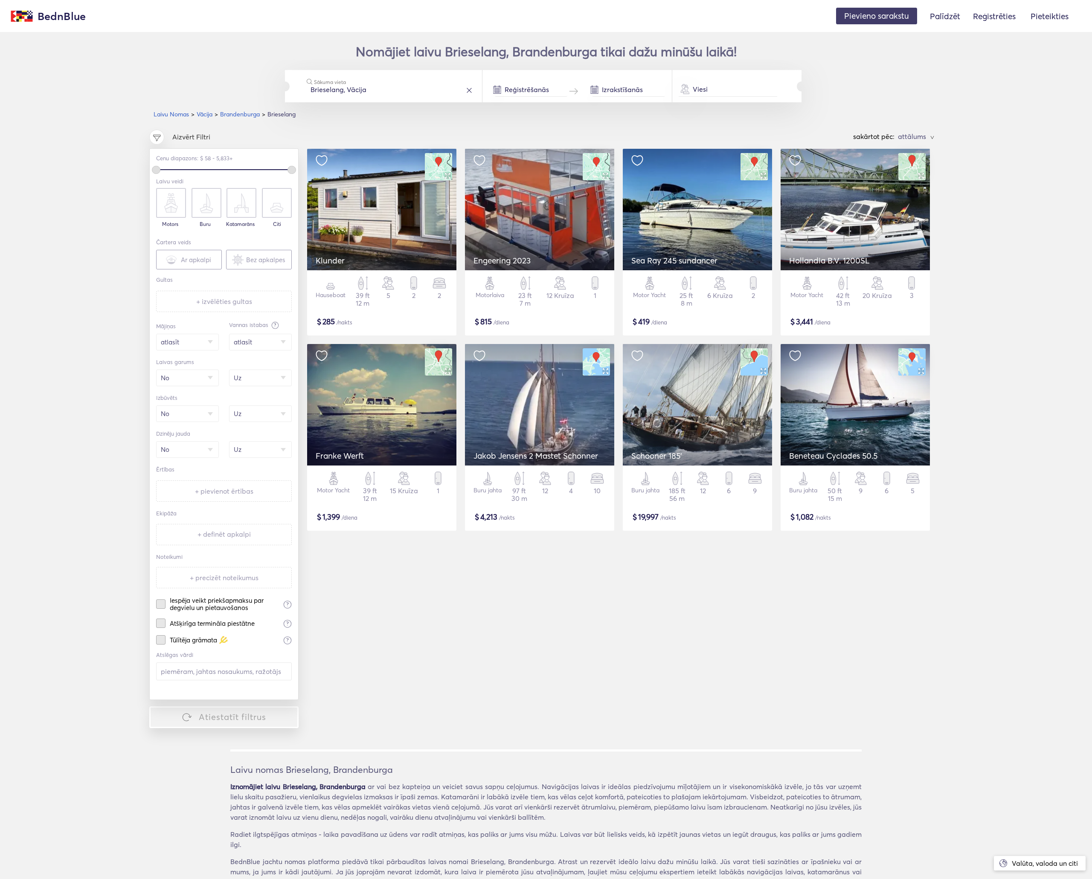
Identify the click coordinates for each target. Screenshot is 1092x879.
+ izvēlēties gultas (224, 301)
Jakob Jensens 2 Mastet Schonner (535, 456)
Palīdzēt (945, 16)
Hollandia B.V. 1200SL (829, 260)
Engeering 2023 (502, 260)
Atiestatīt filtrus (232, 716)
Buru (205, 224)
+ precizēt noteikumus (224, 577)
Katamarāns (240, 224)
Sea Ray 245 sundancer (674, 260)
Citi (277, 224)
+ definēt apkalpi (224, 534)
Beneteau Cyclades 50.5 (833, 456)
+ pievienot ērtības (224, 491)
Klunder (330, 260)
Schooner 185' (656, 456)
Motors (170, 224)
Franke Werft (340, 456)
